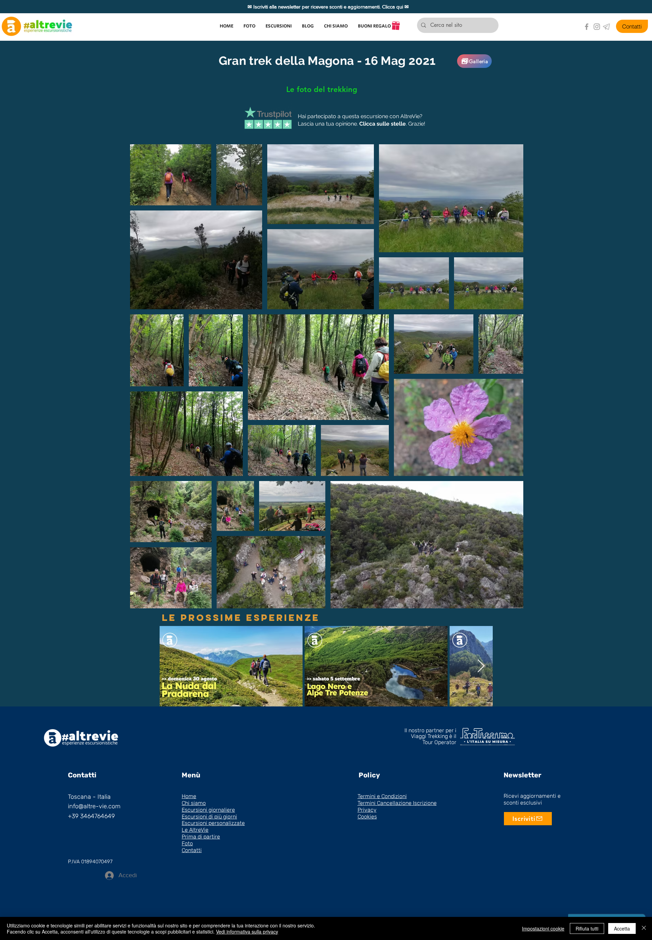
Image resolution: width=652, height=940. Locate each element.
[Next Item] (481, 666)
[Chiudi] (644, 928)
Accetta (622, 928)
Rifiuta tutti (587, 928)
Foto (187, 843)
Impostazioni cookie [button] (543, 928)
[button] (278, 26)
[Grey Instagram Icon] (597, 26)
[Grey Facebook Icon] (586, 26)
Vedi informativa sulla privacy (247, 931)
